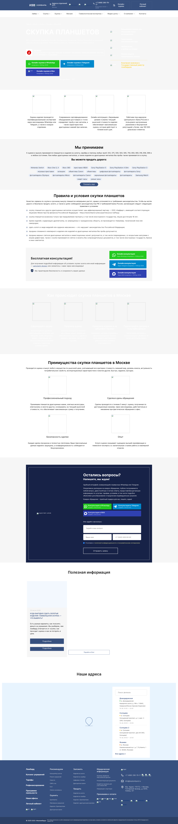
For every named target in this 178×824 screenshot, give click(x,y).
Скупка (45, 14)
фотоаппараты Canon (82, 175)
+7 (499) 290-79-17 (133, 775)
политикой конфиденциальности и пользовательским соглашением (117, 543)
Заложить (78, 769)
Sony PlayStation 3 (139, 168)
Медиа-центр (113, 14)
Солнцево (124, 713)
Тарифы (29, 780)
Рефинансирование (35, 785)
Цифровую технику (79, 780)
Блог (51, 786)
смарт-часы (82, 179)
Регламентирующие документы (106, 780)
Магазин (69, 14)
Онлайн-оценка (121, 5)
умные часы (96, 179)
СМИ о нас (53, 783)
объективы (91, 171)
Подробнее (52, 54)
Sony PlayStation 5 (98, 168)
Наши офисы (32, 798)
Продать (77, 789)
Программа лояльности (31, 792)
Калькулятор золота (56, 773)
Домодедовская (126, 698)
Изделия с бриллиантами (57, 806)
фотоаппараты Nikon (61, 175)
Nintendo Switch (37, 168)
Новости (52, 780)
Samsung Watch (142, 175)
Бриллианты (53, 799)
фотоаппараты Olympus (39, 175)
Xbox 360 (66, 168)
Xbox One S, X (53, 168)
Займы (34, 14)
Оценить (54, 795)
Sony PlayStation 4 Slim (119, 168)
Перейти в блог (89, 652)
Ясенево (123, 742)
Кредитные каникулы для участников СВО (104, 784)
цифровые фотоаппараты (110, 171)
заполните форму (40, 266)
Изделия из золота (79, 773)
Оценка (57, 14)
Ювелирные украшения (57, 803)
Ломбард (30, 769)
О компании (128, 14)
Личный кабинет (142, 5)
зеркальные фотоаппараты (105, 175)
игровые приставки (46, 171)
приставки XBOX (80, 168)
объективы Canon (76, 171)
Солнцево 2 (124, 728)
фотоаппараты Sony (132, 171)
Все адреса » (120, 754)
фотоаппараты (126, 175)
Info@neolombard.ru (133, 781)
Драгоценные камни (56, 809)
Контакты (142, 14)
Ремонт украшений (55, 777)
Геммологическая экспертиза (90, 14)
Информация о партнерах (104, 789)
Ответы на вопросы (56, 790)
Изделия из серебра (79, 777)
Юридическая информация (103, 770)
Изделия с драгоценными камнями (83, 803)
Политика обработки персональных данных (103, 776)
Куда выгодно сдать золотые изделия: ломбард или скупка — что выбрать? (45, 615)
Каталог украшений (35, 774)
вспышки (61, 171)
